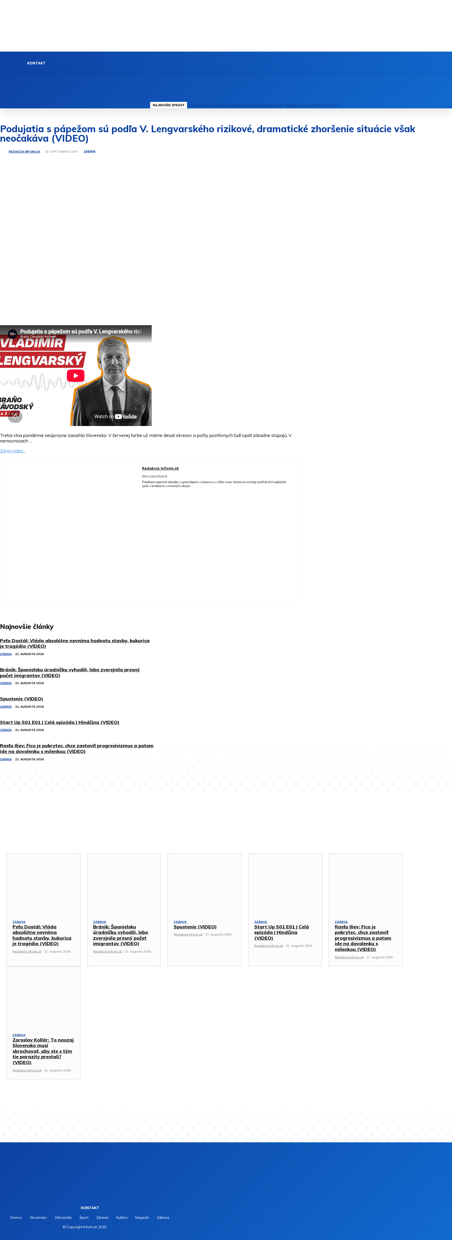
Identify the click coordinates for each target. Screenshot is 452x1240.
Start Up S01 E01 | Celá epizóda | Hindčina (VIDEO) (281, 932)
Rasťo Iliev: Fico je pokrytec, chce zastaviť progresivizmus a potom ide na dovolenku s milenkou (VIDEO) (363, 938)
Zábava (89, 151)
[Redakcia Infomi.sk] (4, 151)
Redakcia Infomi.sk (24, 151)
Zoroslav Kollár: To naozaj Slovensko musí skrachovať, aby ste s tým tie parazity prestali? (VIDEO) (43, 1051)
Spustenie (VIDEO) (195, 927)
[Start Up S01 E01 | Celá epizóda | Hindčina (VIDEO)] (285, 883)
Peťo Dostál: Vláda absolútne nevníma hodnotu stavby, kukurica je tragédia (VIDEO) (264, 105)
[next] (445, 105)
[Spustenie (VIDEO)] (204, 883)
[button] (151, 80)
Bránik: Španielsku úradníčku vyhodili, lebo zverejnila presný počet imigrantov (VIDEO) (120, 935)
